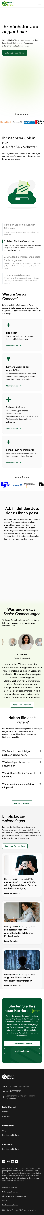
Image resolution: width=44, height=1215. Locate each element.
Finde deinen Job (22, 596)
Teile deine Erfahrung (22, 705)
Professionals (8, 1125)
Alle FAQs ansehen (22, 803)
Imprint (4, 1200)
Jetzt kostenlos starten (14, 53)
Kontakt (5, 1111)
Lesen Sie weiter (11, 893)
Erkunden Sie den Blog (15, 846)
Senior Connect (9, 1107)
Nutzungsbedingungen (10, 1192)
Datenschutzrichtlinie (9, 1187)
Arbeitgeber (7, 1144)
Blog (4, 1130)
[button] (39, 4)
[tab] (22, 229)
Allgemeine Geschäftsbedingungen (14, 1196)
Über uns (6, 1116)
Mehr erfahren (12, 345)
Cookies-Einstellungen (10, 1205)
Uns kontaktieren (22, 1051)
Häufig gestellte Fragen (11, 1135)
